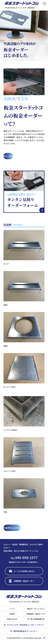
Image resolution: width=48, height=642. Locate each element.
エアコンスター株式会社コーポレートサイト (25, 624)
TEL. (24, 557)
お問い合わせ (12, 619)
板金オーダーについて (36, 608)
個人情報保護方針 (38, 619)
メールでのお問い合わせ (24, 571)
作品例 (12, 614)
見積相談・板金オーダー (24, 581)
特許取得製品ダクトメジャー (25, 631)
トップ (12, 608)
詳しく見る (8, 156)
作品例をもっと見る (11, 527)
